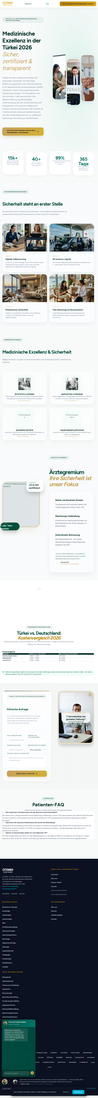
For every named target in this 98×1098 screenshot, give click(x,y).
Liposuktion (6, 989)
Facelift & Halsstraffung (10, 1001)
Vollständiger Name (14, 735)
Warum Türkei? (56, 882)
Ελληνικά (91, 1057)
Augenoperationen (8, 1005)
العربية (93, 1062)
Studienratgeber (56, 915)
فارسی (49, 1067)
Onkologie (5, 947)
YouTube (22, 893)
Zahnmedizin (6, 915)
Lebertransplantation (9, 1017)
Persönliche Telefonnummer (33, 736)
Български (79, 1057)
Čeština (50, 1057)
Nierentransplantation (10, 1013)
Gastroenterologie (8, 931)
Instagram (5, 893)
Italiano (64, 1053)
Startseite (54, 874)
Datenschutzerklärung (59, 890)
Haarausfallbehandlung (10, 1009)
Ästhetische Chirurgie (9, 907)
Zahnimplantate (7, 981)
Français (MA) (41, 1053)
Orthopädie (6, 955)
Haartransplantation (9, 935)
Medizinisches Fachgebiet (37, 745)
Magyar (69, 1057)
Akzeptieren (78, 1092)
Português (75, 1053)
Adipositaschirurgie (9, 943)
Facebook (14, 893)
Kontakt (54, 886)
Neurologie (6, 939)
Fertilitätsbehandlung (9, 927)
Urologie (5, 967)
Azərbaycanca (48, 1062)
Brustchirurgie (7, 993)
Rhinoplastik (6, 977)
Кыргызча (62, 1062)
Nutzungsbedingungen (59, 894)
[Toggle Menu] (47, 3)
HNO (3, 923)
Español (54, 1053)
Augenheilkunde (7, 951)
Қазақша (72, 1062)
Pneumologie (6, 959)
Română (59, 1057)
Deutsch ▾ (28, 4)
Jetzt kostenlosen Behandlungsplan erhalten (77, 4)
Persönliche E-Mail (14, 745)
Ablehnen (66, 1092)
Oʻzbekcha (84, 1062)
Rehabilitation (7, 963)
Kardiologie (6, 911)
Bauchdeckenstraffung (10, 997)
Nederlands (87, 1053)
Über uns (54, 878)
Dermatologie (7, 919)
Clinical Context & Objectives (18, 753)
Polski (40, 1057)
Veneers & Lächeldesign (10, 985)
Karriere (54, 911)
